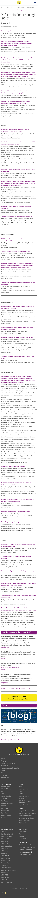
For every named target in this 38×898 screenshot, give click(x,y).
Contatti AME (5, 777)
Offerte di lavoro (6, 789)
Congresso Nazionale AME (26, 811)
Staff (20, 791)
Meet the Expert (23, 796)
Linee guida (22, 831)
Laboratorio (4, 813)
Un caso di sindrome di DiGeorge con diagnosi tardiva (17, 337)
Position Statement (7, 834)
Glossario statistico (6, 815)
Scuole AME (22, 839)
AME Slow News (6, 868)
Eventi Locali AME (24, 820)
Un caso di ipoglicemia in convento (11, 31)
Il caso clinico (5, 863)
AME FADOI (4, 875)
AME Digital (4, 848)
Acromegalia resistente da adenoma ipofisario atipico (16, 216)
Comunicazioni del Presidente (10, 768)
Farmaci (3, 806)
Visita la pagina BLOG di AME (10, 740)
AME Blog (4, 831)
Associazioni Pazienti (25, 845)
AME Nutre (4, 880)
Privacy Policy (15, 889)
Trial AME (4, 798)
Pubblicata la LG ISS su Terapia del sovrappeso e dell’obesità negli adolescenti (16, 675)
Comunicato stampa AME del (10, 667)
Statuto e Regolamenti (8, 763)
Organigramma (5, 761)
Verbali (3, 770)
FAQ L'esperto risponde (11, 8)
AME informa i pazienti (25, 854)
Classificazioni (5, 810)
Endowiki (21, 836)
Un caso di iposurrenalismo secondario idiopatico (15, 511)
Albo (2, 794)
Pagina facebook (23, 805)
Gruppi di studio (6, 796)
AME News (4, 843)
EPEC (3, 791)
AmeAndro (4, 853)
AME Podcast (5, 877)
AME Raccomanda (6, 836)
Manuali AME (5, 839)
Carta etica (4, 765)
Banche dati (4, 801)
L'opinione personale (7, 860)
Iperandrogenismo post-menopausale (12, 522)
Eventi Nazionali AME (25, 815)
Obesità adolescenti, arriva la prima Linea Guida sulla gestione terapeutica (18, 664)
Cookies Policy (23, 889)
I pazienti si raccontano (25, 850)
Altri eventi (22, 823)
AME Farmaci (5, 856)
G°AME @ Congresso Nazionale (25, 801)
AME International (6, 846)
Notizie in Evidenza (7, 882)
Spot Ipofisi (4, 865)
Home (2, 8)
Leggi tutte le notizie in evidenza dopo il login (15, 688)
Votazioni (4, 775)
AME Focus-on (5, 851)
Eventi (21, 794)
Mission (3, 758)
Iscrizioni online (5, 786)
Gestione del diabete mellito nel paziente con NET (15, 251)
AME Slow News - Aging (8, 870)
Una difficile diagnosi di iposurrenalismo (13, 466)
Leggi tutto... (5, 647)
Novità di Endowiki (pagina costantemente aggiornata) (18, 652)
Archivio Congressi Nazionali (27, 813)
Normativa (4, 808)
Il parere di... (4, 872)
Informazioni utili (6, 818)
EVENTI (20, 8)
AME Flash (4, 841)
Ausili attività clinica (7, 803)
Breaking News (5, 858)
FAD (20, 834)
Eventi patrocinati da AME (26, 818)
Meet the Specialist (24, 798)
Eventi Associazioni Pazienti (27, 847)
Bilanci (3, 773)
